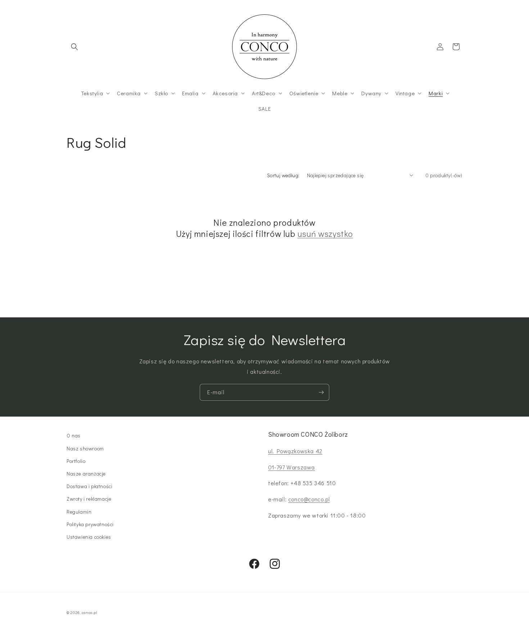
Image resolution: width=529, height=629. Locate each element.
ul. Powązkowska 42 (295, 450)
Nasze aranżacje (86, 473)
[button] (74, 47)
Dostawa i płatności (89, 485)
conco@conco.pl (309, 498)
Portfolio (76, 460)
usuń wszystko (325, 233)
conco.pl (90, 612)
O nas (74, 435)
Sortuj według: (283, 175)
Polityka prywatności (90, 523)
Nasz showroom (85, 448)
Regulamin (79, 511)
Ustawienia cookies (89, 536)
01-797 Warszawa (291, 466)
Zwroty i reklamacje (89, 498)
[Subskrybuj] (321, 392)
